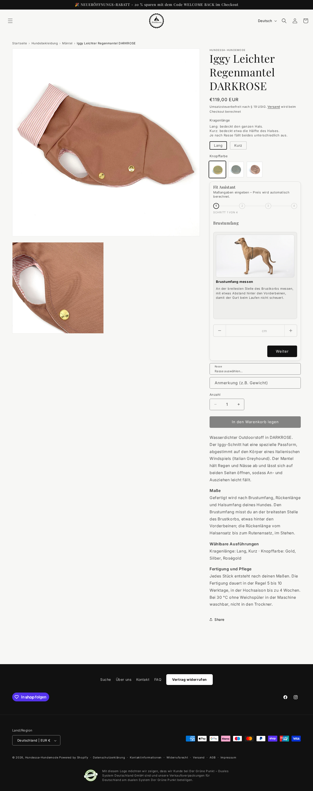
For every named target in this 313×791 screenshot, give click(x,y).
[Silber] (236, 169)
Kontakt (142, 679)
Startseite (19, 43)
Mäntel (67, 43)
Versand (274, 106)
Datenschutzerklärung (109, 757)
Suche (105, 679)
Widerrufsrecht (177, 757)
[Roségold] (254, 169)
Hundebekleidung (45, 43)
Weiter (282, 351)
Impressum (228, 757)
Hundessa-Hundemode (41, 757)
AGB (213, 757)
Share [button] (219, 619)
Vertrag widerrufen (189, 679)
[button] (10, 20)
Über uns (124, 679)
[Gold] (217, 169)
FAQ (158, 679)
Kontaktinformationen (146, 757)
